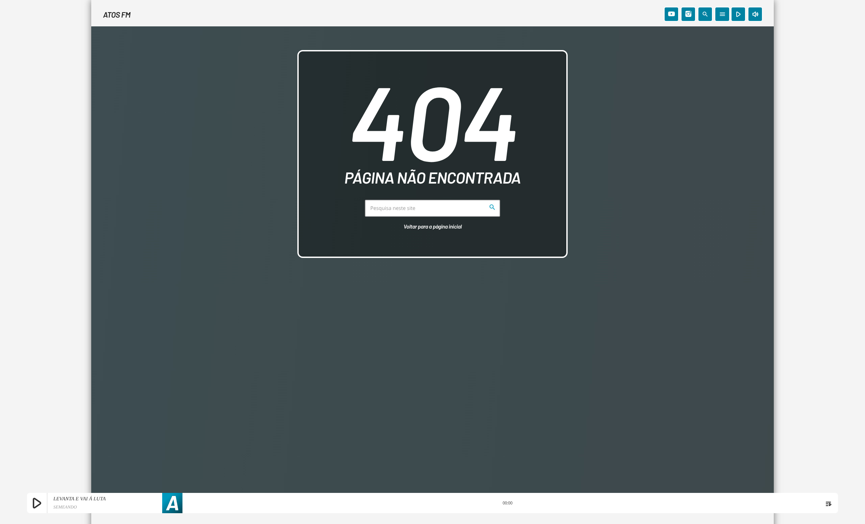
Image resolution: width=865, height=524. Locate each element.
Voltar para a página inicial (433, 226)
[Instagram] (688, 14)
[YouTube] (671, 14)
